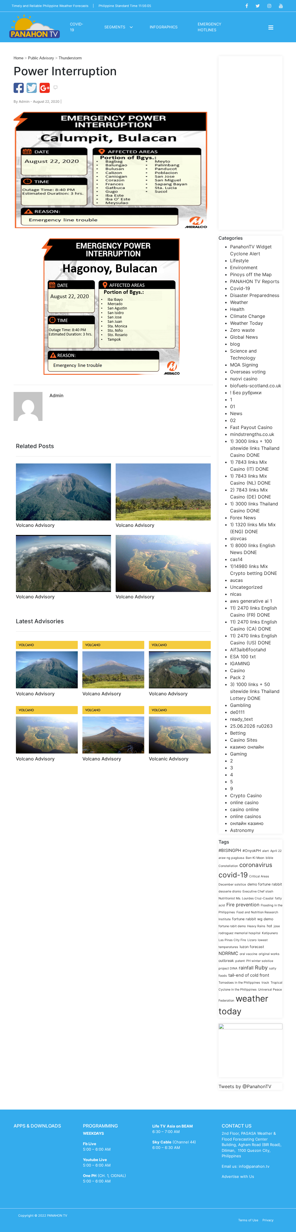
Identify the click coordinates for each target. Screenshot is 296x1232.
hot (269, 926)
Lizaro (251, 940)
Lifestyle (239, 260)
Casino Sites (243, 740)
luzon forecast (252, 947)
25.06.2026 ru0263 (251, 726)
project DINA (228, 968)
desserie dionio (230, 891)
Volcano (26, 645)
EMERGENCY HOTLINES (209, 27)
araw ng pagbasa (231, 858)
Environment (244, 267)
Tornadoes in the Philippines (239, 982)
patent (240, 961)
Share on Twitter (32, 88)
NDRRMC (228, 953)
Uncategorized (246, 587)
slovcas (238, 538)
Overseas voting (248, 372)
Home (18, 58)
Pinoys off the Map (251, 274)
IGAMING (240, 663)
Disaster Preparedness (254, 295)
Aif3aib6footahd (248, 649)
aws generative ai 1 (251, 601)
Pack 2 (237, 677)
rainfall (246, 968)
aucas (236, 580)
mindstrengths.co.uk (252, 434)
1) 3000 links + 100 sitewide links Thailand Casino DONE (255, 448)
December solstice (232, 884)
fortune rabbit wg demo (252, 919)
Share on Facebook (19, 88)
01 (232, 406)
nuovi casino (244, 379)
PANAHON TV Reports (254, 281)
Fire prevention (242, 905)
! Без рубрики (246, 392)
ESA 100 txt (243, 656)
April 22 (276, 851)
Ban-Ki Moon (255, 858)
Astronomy (242, 830)
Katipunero (270, 933)
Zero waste (242, 330)
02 (233, 420)
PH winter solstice (259, 961)
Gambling (240, 705)
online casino (244, 802)
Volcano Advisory (35, 525)
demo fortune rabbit (264, 884)
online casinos (245, 816)
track (265, 982)
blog (235, 344)
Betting (238, 733)
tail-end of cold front (248, 975)
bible (269, 858)
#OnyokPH (252, 850)
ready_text (241, 719)
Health (237, 309)
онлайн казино (247, 823)
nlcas (235, 594)
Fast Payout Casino (251, 427)
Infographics (163, 27)
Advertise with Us (238, 1176)
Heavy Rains (256, 926)
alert (265, 851)
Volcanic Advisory (168, 759)
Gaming (238, 754)
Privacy (267, 1220)
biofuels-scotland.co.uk (255, 385)
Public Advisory (41, 58)
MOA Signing (244, 365)
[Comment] (55, 88)
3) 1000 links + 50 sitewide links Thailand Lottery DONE (255, 691)
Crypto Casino (246, 795)
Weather (239, 302)
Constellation (228, 866)
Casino (237, 670)
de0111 (237, 712)
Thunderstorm (70, 58)
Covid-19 (240, 288)
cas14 (236, 559)
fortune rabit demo (232, 926)
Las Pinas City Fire (232, 940)
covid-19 (233, 874)
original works (269, 954)
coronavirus (255, 864)
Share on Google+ (45, 88)
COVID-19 (76, 27)
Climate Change (247, 316)
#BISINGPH (230, 850)
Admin (24, 101)
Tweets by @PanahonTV (245, 1086)
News (236, 413)
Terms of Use (248, 1220)
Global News (244, 337)
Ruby (261, 967)
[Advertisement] (250, 143)
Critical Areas (259, 876)
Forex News (243, 517)
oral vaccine (248, 954)
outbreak (226, 960)
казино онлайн (247, 747)
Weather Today (246, 323)
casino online (244, 809)
